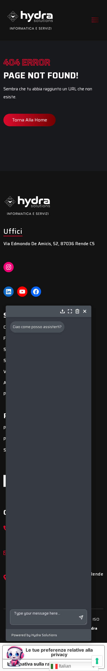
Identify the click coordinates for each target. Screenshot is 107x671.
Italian (64, 666)
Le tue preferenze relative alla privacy (59, 652)
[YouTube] (22, 291)
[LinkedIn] (8, 291)
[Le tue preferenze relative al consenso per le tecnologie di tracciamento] (97, 661)
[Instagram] (8, 267)
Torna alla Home (29, 119)
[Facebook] (36, 291)
